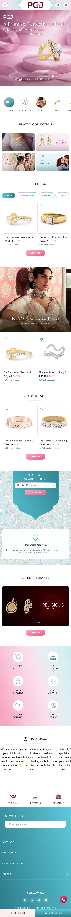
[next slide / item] (33, 217)
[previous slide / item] (5, 217)
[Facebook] (25, 900)
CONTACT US (55, 913)
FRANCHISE (58, 803)
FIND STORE (19, 913)
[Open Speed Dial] (63, 899)
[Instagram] (32, 900)
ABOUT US (13, 803)
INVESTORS (35, 803)
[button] (16, 233)
